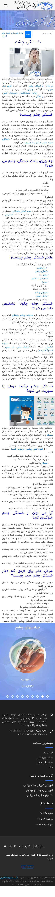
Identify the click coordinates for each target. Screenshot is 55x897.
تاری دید (7, 86)
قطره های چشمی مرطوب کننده (27, 449)
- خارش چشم (43, 296)
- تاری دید (44, 275)
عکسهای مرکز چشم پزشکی (39, 795)
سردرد (50, 89)
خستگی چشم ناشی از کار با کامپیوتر (27, 141)
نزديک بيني (23, 347)
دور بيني (10, 347)
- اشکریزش (44, 268)
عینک (50, 435)
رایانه (34, 93)
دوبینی (31, 89)
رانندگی (39, 96)
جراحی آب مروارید (44, 762)
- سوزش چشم (42, 292)
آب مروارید (27, 679)
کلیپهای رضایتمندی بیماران (39, 790)
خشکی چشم (41, 271)
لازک (51, 767)
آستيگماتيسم (46, 350)
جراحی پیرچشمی (45, 757)
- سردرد (47, 282)
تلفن (5, 93)
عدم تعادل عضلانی (21, 211)
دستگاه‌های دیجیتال (19, 93)
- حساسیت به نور (41, 278)
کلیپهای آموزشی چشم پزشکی (38, 785)
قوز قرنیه (48, 753)
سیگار (45, 463)
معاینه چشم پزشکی (22, 315)
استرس (10, 215)
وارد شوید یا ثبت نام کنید (12, 34)
